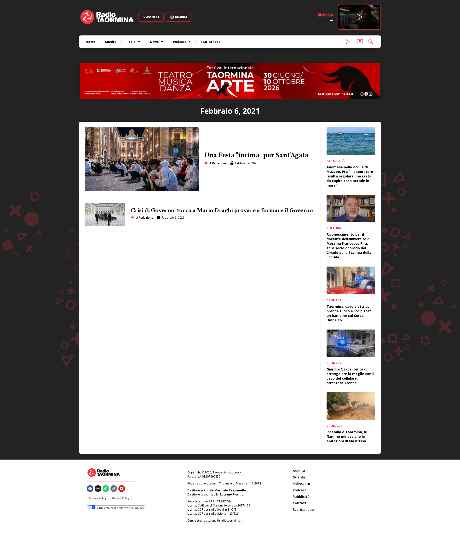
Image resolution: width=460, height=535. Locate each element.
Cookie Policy (121, 498)
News (154, 42)
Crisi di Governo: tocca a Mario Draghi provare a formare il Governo (222, 210)
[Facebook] (90, 488)
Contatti (300, 503)
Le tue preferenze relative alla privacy (120, 508)
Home (90, 42)
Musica (110, 42)
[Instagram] (98, 488)
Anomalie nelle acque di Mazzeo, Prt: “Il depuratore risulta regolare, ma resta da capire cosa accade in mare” (350, 176)
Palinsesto (301, 483)
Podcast (179, 42)
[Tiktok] (113, 488)
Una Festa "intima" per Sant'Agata (256, 155)
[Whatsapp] (106, 488)
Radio (131, 42)
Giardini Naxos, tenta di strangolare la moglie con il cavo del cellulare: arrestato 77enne (350, 376)
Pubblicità (301, 496)
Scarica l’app (211, 42)
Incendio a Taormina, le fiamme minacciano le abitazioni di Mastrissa (347, 436)
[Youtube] (121, 488)
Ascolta (299, 470)
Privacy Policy (97, 498)
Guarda (299, 477)
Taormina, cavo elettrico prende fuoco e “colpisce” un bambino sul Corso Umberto (349, 313)
